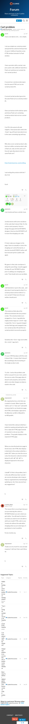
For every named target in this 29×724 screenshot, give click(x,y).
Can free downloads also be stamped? (3, 639)
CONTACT (10, 715)
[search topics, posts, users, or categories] (23, 20)
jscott (6, 33)
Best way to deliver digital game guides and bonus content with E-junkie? (3, 684)
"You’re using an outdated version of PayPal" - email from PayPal (3, 616)
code (22, 29)
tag (9, 30)
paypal (3, 629)
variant (2, 30)
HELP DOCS (18, 715)
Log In (19, 20)
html (5, 30)
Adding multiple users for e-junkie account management (3, 590)
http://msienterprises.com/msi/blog (15, 163)
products (15, 29)
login (2, 602)
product (18, 29)
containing (13, 30)
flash (7, 30)
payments (7, 209)
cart (24, 29)
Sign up (15, 719)
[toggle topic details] (24, 196)
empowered (8, 398)
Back (23, 720)
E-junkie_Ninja (9, 504)
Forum (14, 9)
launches (17, 30)
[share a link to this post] (25, 190)
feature (3, 601)
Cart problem (8, 27)
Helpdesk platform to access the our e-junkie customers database (3, 658)
